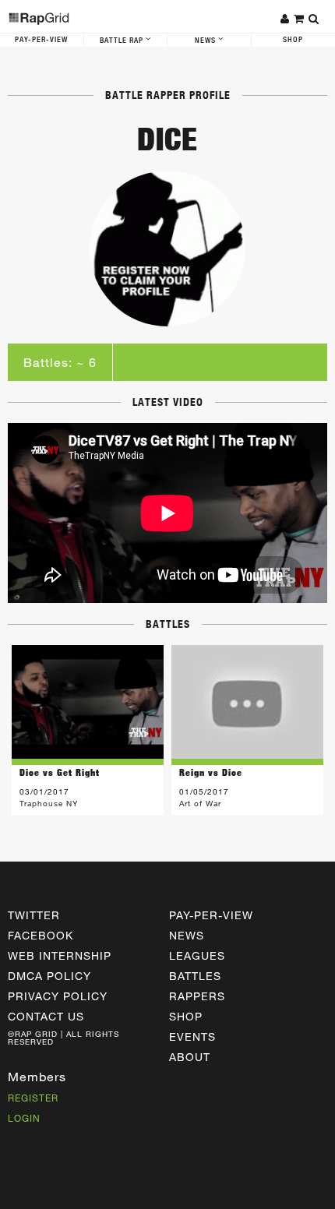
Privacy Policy (58, 996)
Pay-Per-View (41, 39)
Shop (186, 1016)
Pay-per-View (211, 915)
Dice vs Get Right (59, 772)
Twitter (34, 915)
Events (192, 1036)
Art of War (200, 803)
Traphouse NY (48, 803)
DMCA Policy (49, 975)
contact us (46, 1016)
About (189, 1056)
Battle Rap (123, 40)
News (206, 40)
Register (33, 1097)
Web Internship (59, 955)
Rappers (197, 996)
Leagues (197, 955)
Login (24, 1118)
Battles (195, 975)
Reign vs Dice (210, 772)
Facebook (40, 935)
